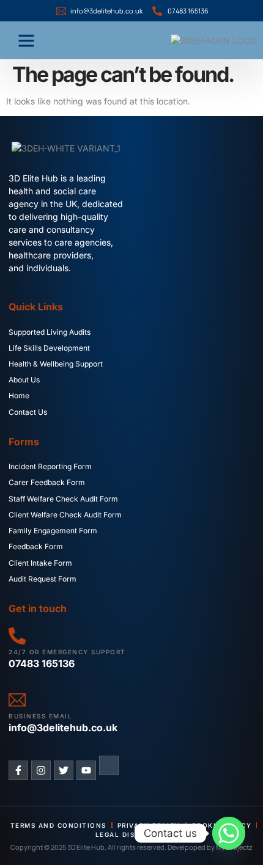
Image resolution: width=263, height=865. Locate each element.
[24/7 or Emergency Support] (17, 635)
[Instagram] (41, 770)
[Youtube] (86, 770)
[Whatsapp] (228, 833)
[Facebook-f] (18, 770)
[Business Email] (17, 700)
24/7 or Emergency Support (67, 651)
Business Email (40, 716)
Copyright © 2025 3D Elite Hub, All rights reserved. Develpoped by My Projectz (131, 847)
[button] (26, 40)
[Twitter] (63, 770)
